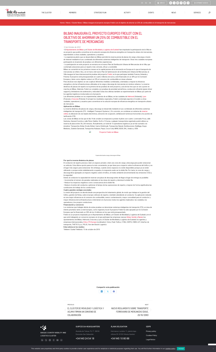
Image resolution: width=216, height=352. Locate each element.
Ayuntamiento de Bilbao (75, 50)
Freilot (110, 74)
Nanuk (140, 217)
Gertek (134, 217)
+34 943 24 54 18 (85, 338)
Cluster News (77, 23)
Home (62, 23)
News (68, 23)
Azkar (129, 217)
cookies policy (170, 348)
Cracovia (75, 99)
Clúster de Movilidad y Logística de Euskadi (103, 50)
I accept (181, 348)
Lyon (144, 97)
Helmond (131, 97)
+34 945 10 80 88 (120, 338)
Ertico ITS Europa (89, 222)
